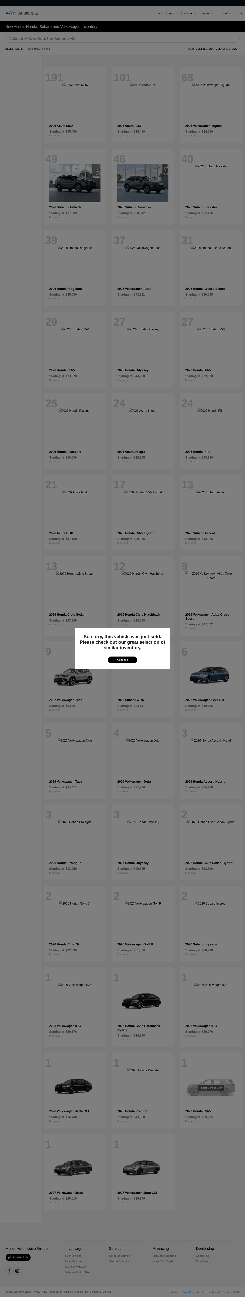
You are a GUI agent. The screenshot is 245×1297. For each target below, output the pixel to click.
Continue (122, 659)
